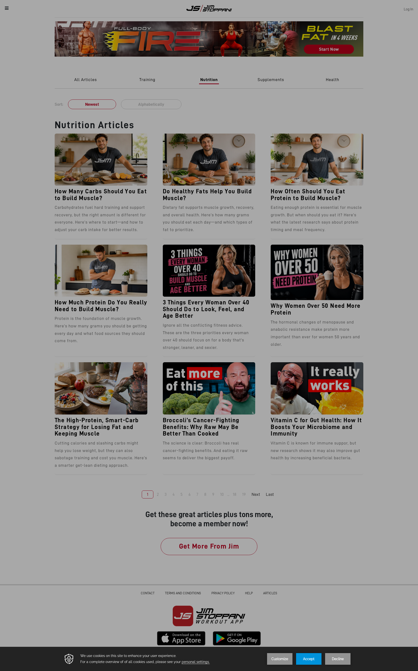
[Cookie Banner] (209, 659)
